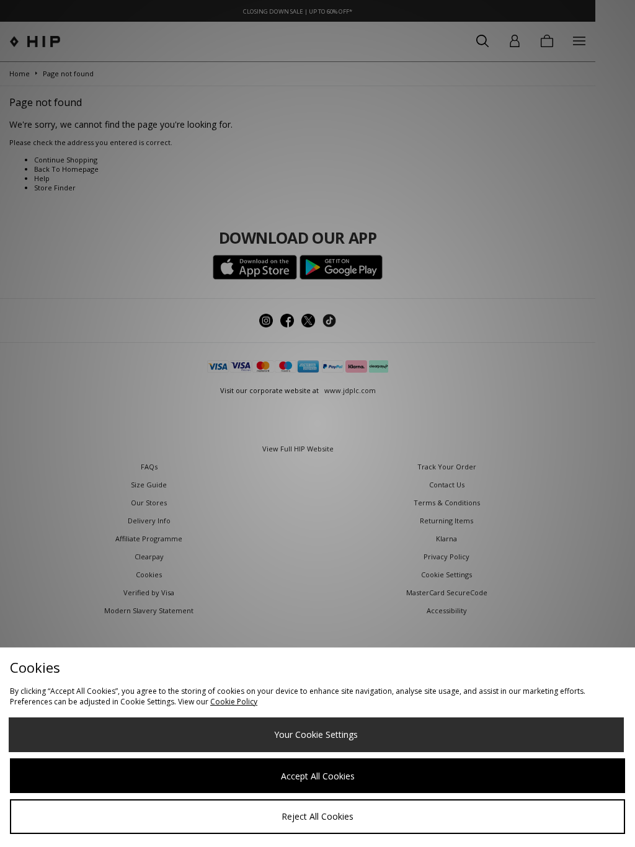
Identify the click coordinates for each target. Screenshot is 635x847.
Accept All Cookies (318, 776)
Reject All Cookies (317, 816)
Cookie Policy (233, 701)
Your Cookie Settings (316, 734)
